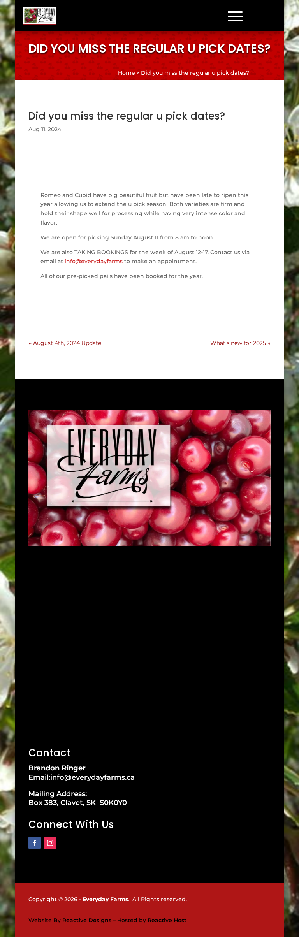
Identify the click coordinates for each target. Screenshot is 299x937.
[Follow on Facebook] (34, 843)
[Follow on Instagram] (50, 843)
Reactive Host (167, 920)
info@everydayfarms (94, 261)
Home (126, 72)
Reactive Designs (86, 920)
